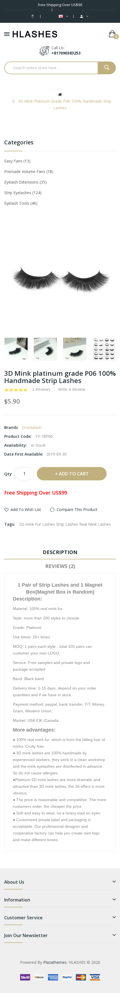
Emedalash (32, 427)
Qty (8, 473)
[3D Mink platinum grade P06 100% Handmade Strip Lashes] (16, 349)
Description (60, 552)
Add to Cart (74, 474)
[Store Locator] (33, 16)
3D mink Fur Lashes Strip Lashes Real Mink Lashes (65, 524)
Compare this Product (77, 509)
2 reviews (41, 389)
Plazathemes (55, 962)
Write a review (71, 389)
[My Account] (84, 16)
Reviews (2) (60, 566)
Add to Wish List (26, 509)
